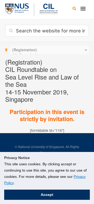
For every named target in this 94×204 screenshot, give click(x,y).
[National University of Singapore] (17, 8)
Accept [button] (47, 194)
